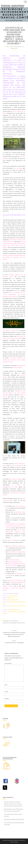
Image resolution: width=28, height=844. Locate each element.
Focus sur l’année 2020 (12, 600)
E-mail (7, 691)
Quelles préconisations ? (13, 609)
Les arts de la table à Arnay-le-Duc (12, 814)
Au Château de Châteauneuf (10, 819)
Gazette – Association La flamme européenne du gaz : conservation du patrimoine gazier (13, 804)
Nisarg (16, 842)
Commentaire (8, 663)
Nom (6, 684)
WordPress (22, 840)
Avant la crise (10, 597)
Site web (7, 698)
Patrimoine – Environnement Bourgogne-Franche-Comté (13, 6)
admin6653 (18, 46)
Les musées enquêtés (12, 596)
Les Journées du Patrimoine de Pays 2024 (14, 822)
